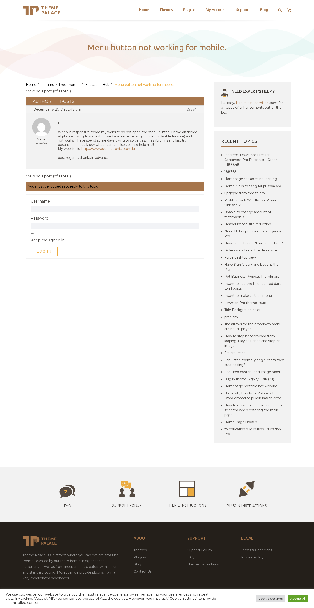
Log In (44, 251)
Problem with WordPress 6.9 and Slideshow (250, 202)
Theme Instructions (203, 564)
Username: (41, 201)
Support (243, 10)
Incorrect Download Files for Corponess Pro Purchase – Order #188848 (250, 160)
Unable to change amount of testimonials (247, 214)
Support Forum (127, 505)
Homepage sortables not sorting (250, 179)
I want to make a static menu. (248, 296)
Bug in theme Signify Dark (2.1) (249, 379)
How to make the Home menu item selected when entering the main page (253, 410)
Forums (47, 85)
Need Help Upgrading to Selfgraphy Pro (253, 233)
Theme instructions (186, 505)
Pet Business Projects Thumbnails (251, 276)
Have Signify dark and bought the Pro (251, 267)
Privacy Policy (252, 557)
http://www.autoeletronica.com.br (108, 149)
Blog (264, 10)
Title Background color (242, 310)
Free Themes (69, 85)
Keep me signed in (48, 240)
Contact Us (142, 571)
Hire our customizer (252, 103)
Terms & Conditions (256, 550)
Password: (40, 218)
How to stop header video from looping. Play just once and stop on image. (252, 341)
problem (231, 317)
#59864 (190, 109)
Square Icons (234, 353)
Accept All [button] (297, 598)
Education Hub (97, 85)
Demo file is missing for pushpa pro (252, 186)
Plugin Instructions (247, 506)
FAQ (190, 557)
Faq (67, 506)
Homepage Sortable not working (250, 386)
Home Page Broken (240, 422)
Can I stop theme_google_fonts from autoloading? (254, 362)
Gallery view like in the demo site (250, 250)
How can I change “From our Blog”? (253, 243)
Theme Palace (51, 10)
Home (144, 10)
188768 (230, 172)
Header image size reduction (247, 224)
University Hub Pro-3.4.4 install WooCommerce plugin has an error (252, 395)
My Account (216, 10)
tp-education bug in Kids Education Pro (252, 431)
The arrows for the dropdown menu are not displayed (252, 326)
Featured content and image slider (252, 372)
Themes (166, 10)
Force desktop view (240, 257)
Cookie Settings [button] (270, 598)
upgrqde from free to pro (244, 193)
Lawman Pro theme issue (245, 303)
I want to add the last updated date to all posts (252, 286)
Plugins (189, 10)
